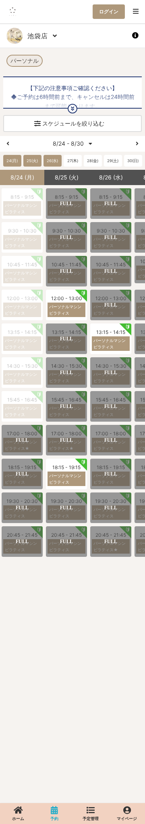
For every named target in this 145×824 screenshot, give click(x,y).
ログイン (108, 11)
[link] (18, 813)
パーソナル (24, 60)
